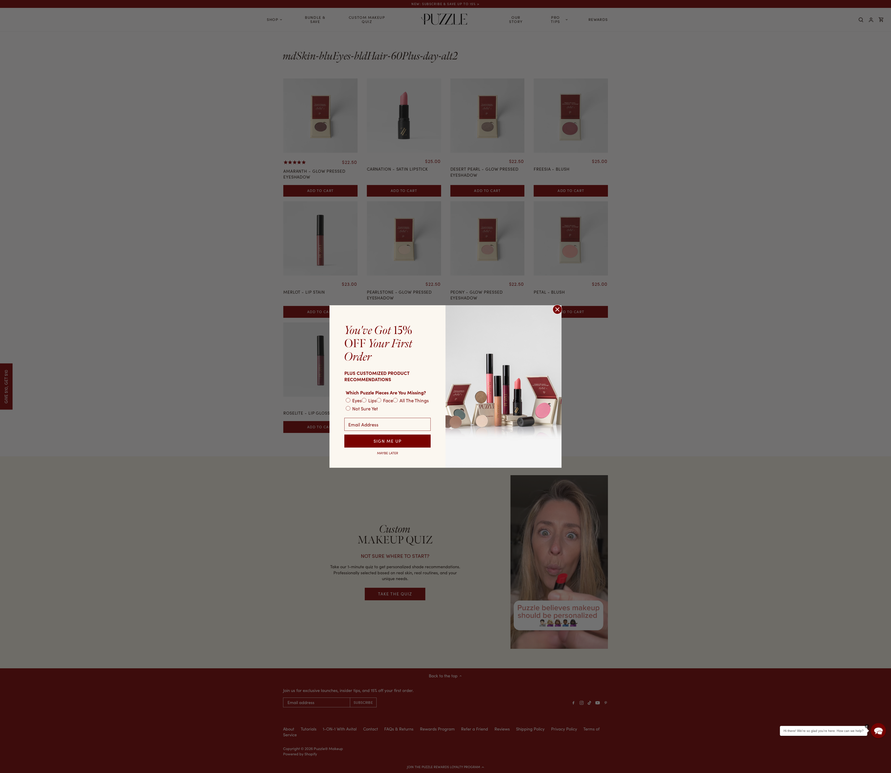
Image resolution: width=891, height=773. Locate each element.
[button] (878, 730)
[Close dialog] (557, 309)
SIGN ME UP (388, 441)
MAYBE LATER (387, 453)
